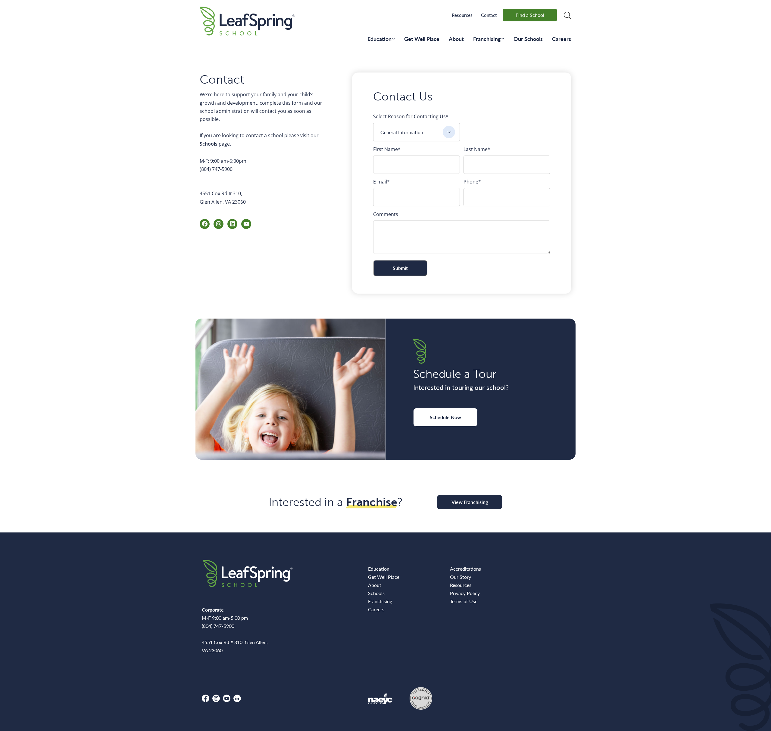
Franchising (487, 38)
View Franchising (469, 501)
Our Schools (528, 38)
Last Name (477, 149)
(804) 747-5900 (216, 169)
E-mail (381, 181)
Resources (462, 15)
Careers (561, 38)
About (456, 38)
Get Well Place (421, 38)
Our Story (460, 576)
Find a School (530, 14)
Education (379, 38)
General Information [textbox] (401, 132)
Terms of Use (463, 601)
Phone (472, 181)
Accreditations (465, 568)
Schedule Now (445, 417)
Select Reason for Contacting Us (410, 116)
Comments (385, 214)
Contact (489, 15)
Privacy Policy (465, 593)
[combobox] (416, 132)
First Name (387, 149)
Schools (208, 143)
